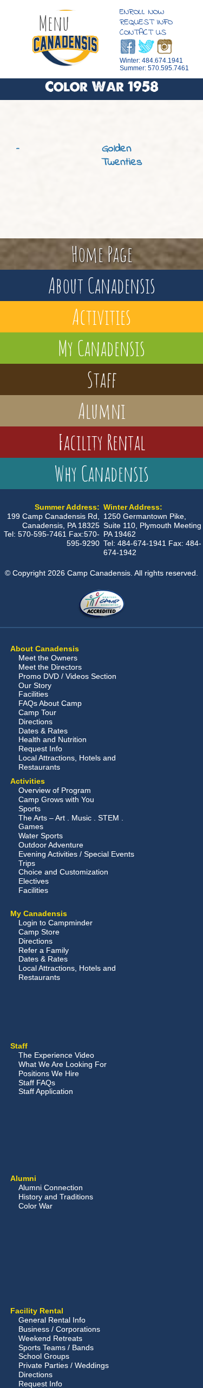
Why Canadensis (102, 473)
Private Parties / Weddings (63, 1365)
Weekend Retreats (50, 1338)
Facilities (33, 694)
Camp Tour (37, 712)
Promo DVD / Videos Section (67, 676)
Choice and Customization (63, 872)
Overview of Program (54, 790)
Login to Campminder (55, 922)
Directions (35, 721)
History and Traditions (55, 1196)
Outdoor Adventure (50, 844)
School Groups (43, 1356)
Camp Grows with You (56, 799)
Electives (33, 881)
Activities (101, 316)
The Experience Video (56, 1055)
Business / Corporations (59, 1329)
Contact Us (143, 32)
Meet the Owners (47, 657)
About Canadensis (101, 285)
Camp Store (39, 931)
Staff (102, 379)
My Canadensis (101, 348)
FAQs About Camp (50, 703)
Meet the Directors (50, 667)
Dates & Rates (43, 730)
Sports (29, 808)
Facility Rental (102, 442)
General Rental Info (52, 1320)
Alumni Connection (50, 1187)
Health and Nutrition (52, 739)
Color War (35, 1206)
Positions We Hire (48, 1073)
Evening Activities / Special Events (76, 854)
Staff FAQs (36, 1082)
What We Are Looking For (62, 1064)
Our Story (34, 685)
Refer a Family (43, 950)
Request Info (146, 22)
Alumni (102, 410)
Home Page (102, 254)
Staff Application (45, 1091)
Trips (26, 863)
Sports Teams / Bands (56, 1347)
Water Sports (40, 835)
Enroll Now (142, 11)
